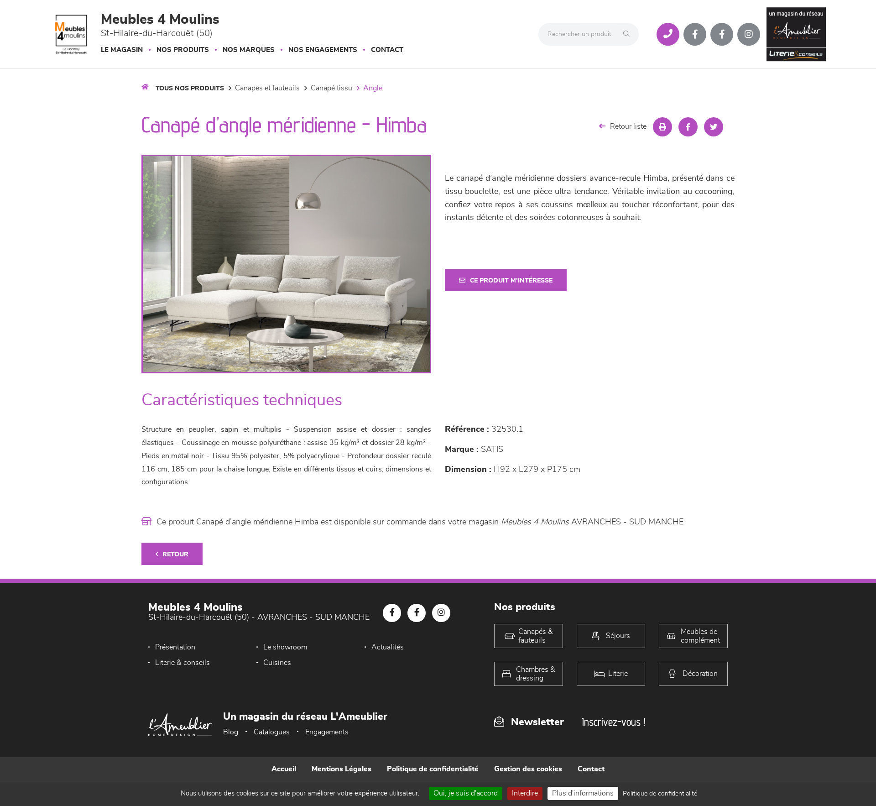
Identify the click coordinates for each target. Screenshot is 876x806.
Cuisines (277, 662)
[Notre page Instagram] (748, 34)
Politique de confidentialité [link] (660, 793)
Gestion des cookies (528, 769)
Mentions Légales (341, 769)
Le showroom (285, 647)
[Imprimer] (662, 126)
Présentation (175, 647)
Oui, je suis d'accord (465, 793)
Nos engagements (322, 50)
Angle (372, 88)
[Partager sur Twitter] (713, 126)
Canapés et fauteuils (267, 88)
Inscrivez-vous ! (614, 721)
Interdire (525, 793)
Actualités (387, 647)
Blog (230, 732)
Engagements (327, 732)
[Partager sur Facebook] (688, 126)
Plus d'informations (583, 793)
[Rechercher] (629, 34)
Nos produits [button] (182, 50)
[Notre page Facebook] (694, 34)
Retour (175, 554)
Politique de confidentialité (433, 769)
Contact (387, 50)
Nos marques (249, 50)
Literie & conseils (182, 662)
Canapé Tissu (331, 88)
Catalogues (272, 732)
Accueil (283, 769)
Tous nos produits (190, 88)
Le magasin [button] (122, 50)
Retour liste (628, 126)
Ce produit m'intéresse (511, 280)
